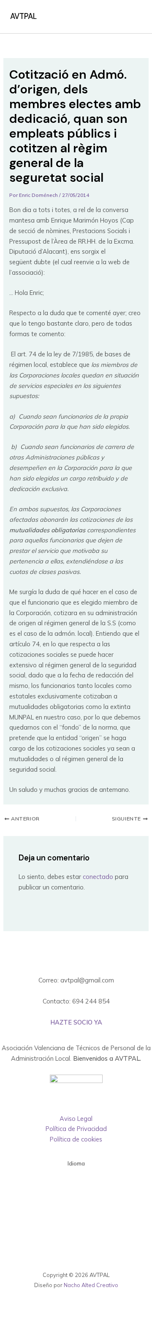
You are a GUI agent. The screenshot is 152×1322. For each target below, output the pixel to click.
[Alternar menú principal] (132, 17)
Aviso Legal (76, 1119)
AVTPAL (23, 16)
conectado (98, 877)
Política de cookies (76, 1139)
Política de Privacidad (76, 1129)
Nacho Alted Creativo (91, 1285)
